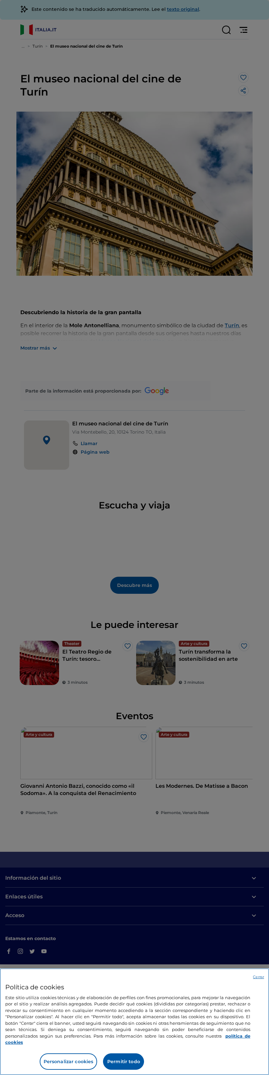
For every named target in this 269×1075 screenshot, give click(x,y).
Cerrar (258, 977)
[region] (134, 1021)
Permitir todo (123, 1061)
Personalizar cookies (68, 1061)
